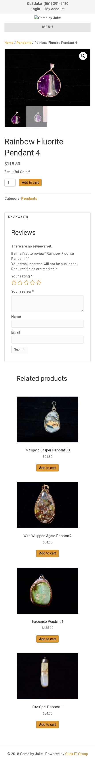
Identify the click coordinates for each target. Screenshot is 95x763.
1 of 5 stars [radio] (14, 282)
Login (35, 9)
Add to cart (30, 182)
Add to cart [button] (47, 468)
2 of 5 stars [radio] (20, 282)
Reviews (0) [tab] (18, 217)
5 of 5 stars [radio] (38, 282)
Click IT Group (76, 754)
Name (16, 316)
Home (8, 43)
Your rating (21, 276)
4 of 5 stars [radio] (32, 282)
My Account (55, 9)
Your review (22, 291)
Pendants (24, 43)
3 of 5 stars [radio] (26, 282)
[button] (83, 56)
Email (15, 332)
